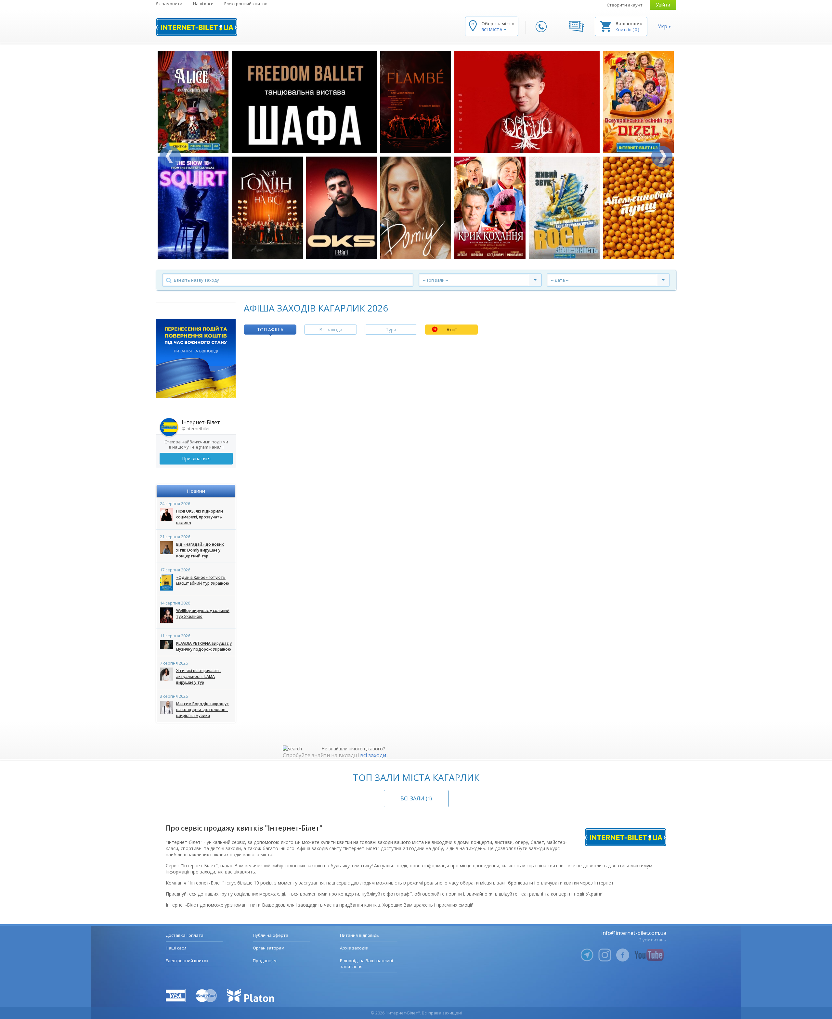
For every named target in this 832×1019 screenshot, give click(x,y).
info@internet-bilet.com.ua (633, 932)
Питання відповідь (359, 935)
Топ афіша (270, 329)
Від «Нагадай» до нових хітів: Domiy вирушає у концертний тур (200, 550)
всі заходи (373, 755)
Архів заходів (354, 948)
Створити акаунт (625, 5)
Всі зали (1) (416, 798)
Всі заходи (330, 329)
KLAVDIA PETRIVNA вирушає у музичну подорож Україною (204, 646)
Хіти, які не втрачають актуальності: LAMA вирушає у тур (198, 676)
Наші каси (203, 3)
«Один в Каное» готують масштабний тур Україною (202, 580)
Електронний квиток (245, 3)
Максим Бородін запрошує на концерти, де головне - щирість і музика (202, 709)
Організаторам (268, 948)
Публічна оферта (270, 935)
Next (662, 156)
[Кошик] (605, 26)
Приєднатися (196, 458)
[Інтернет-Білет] (196, 27)
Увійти (663, 5)
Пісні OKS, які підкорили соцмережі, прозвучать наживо (199, 517)
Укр (662, 26)
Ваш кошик (629, 23)
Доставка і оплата (184, 935)
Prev (170, 156)
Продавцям (265, 960)
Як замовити (169, 3)
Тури (391, 329)
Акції (452, 329)
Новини (196, 491)
